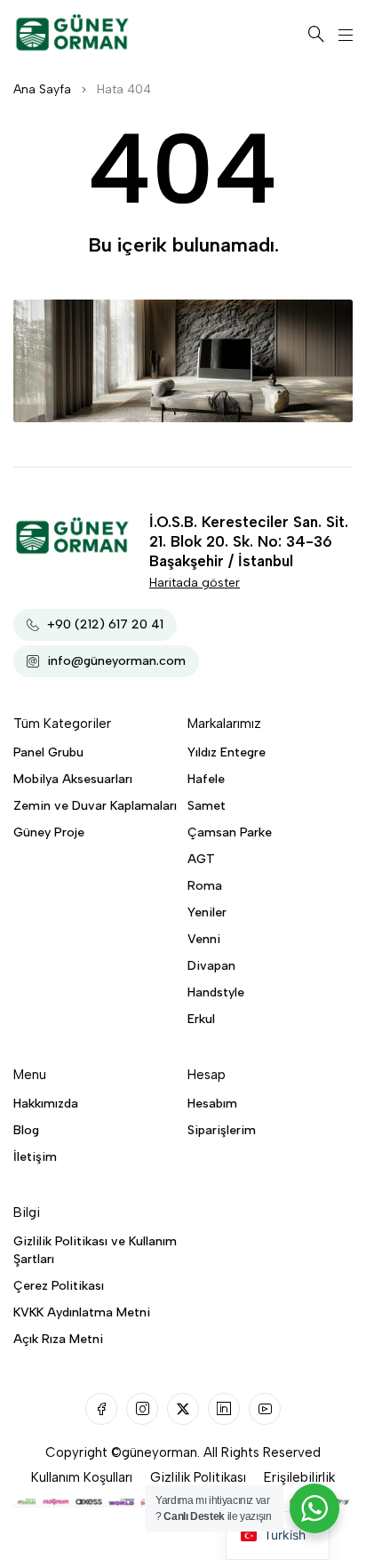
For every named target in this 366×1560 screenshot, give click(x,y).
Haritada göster (194, 582)
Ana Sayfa (42, 89)
